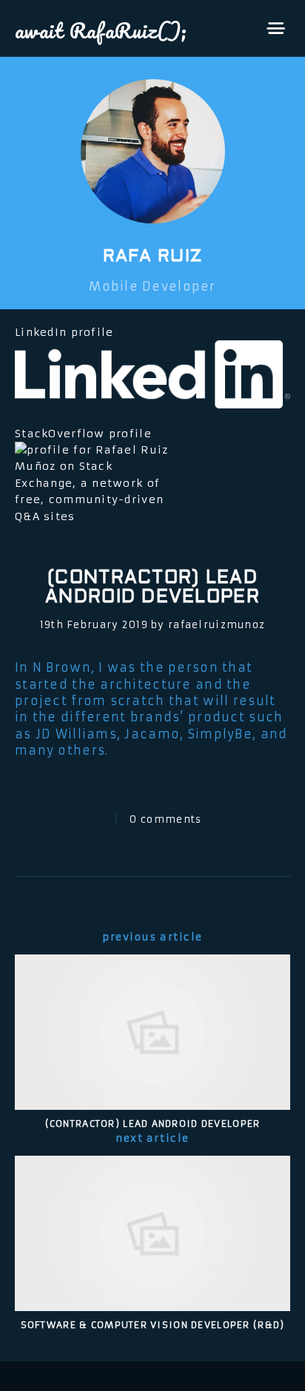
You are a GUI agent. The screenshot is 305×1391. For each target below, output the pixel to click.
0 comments (165, 819)
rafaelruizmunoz (216, 625)
